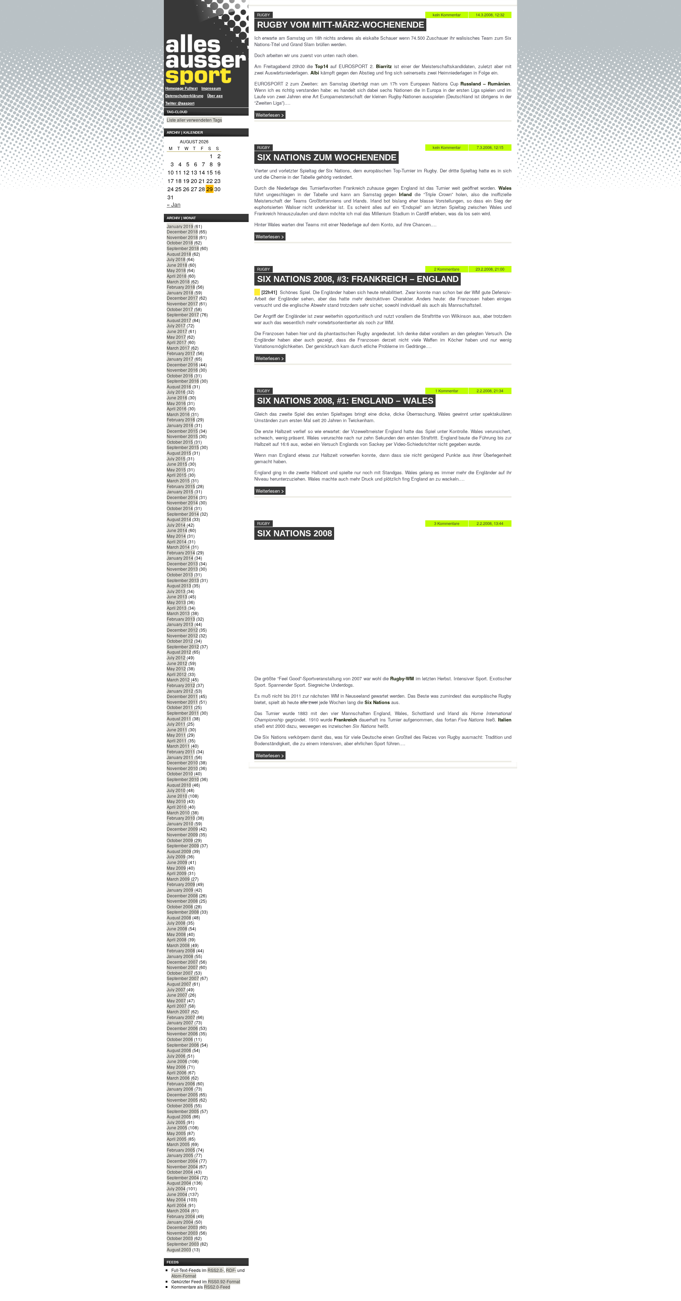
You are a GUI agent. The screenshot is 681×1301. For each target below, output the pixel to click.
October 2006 (180, 1039)
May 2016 (176, 403)
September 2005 (183, 1111)
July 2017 (176, 325)
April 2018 (177, 276)
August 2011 (179, 718)
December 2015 (182, 431)
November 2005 (182, 1100)
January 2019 (180, 226)
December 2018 (182, 231)
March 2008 (178, 945)
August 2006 (179, 1050)
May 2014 (176, 536)
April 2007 (177, 1006)
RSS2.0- (215, 1270)
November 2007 (182, 967)
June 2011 (177, 729)
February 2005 (181, 1150)
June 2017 (177, 331)
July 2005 (176, 1122)
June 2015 (177, 464)
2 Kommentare (446, 269)
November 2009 (182, 834)
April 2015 (177, 475)
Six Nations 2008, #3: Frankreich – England (358, 279)
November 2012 (182, 635)
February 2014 (181, 552)
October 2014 (180, 508)
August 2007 (179, 984)
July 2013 (176, 591)
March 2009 (178, 879)
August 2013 (179, 585)
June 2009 (177, 862)
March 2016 (178, 414)
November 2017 (182, 303)
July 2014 (176, 525)
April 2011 (177, 740)
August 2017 (179, 320)
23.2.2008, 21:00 (490, 269)
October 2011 (180, 707)
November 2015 (182, 436)
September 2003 (183, 1244)
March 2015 (178, 480)
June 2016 (177, 397)
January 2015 (180, 491)
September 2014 (183, 514)
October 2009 (180, 840)
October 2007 (180, 973)
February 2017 (181, 353)
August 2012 (179, 652)
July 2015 (176, 458)
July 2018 (176, 259)
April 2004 (177, 1205)
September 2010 (183, 779)
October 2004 (180, 1172)
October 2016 (180, 375)
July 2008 (176, 923)
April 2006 (177, 1072)
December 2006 (182, 1028)
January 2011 (180, 757)
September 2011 (183, 713)
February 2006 (181, 1083)
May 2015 (176, 469)
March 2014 (178, 547)
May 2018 (176, 270)
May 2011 (176, 735)
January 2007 (180, 1022)
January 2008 (180, 956)
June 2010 (177, 796)
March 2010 (178, 812)
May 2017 (176, 337)
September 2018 (183, 248)
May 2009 (176, 868)
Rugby (263, 14)
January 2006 (180, 1089)
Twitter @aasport (179, 103)
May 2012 (176, 668)
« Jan (174, 204)
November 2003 (182, 1233)
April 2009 (177, 873)
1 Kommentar (446, 390)
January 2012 (180, 691)
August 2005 (179, 1116)
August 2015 (179, 453)
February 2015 (181, 486)
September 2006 (183, 1045)
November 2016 (182, 370)
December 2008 (182, 895)
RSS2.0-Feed (217, 1287)
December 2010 (182, 762)
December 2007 (182, 962)
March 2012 (178, 679)
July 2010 (176, 790)
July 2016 (176, 392)
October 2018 (180, 242)
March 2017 (178, 348)
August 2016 (179, 386)
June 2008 (177, 928)
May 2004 (176, 1199)
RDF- (231, 1270)
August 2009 (179, 851)
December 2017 (182, 298)
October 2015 (180, 442)
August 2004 (179, 1183)
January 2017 (180, 359)
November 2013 (182, 569)
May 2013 (176, 602)
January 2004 (180, 1222)
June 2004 (177, 1194)
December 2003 (182, 1227)
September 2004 (183, 1177)
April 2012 (177, 674)
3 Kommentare (446, 523)
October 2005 (180, 1105)
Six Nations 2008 (294, 533)
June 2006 (177, 1061)
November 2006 (182, 1033)
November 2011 (182, 702)
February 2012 (181, 685)
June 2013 (177, 596)
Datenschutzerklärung (184, 95)
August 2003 (179, 1249)
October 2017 (180, 309)
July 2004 (176, 1188)
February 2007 (181, 1017)
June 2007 (177, 995)
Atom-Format (183, 1276)
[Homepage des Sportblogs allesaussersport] (206, 42)
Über (215, 95)
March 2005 (178, 1144)
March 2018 (178, 281)
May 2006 (176, 1067)
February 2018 (181, 287)
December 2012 (182, 630)
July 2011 (176, 724)
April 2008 (177, 939)
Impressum (211, 88)
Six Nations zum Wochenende (327, 157)
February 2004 (181, 1216)
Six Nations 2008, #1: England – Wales (345, 400)
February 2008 (181, 950)
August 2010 (179, 785)
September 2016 (183, 381)
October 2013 (180, 574)
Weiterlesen (268, 114)
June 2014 (177, 530)
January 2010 (180, 823)
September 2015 (183, 447)
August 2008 (179, 917)
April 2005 (177, 1139)
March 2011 (178, 746)
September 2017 (183, 314)
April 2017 (177, 342)
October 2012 (180, 641)
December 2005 (182, 1094)
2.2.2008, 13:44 (490, 523)
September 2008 (183, 912)
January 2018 (180, 292)
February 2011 (181, 751)
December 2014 (182, 497)
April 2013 (177, 608)
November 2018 (182, 237)
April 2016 (177, 408)
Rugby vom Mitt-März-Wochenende (340, 24)
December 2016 (182, 364)
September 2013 (183, 580)
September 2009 (183, 845)
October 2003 (180, 1238)
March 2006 (178, 1078)
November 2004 (182, 1166)
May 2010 (176, 801)
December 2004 (182, 1161)
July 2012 (176, 657)
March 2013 (178, 613)
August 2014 (179, 519)
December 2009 (182, 829)
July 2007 (176, 989)
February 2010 (181, 818)
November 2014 (182, 502)
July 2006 (176, 1056)
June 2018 (177, 265)
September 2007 (183, 978)
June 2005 (177, 1127)
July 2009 (176, 856)
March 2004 (178, 1210)
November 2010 (182, 768)
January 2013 (180, 624)
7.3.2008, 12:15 (490, 147)
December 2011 (182, 696)
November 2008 (182, 901)
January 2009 (180, 890)
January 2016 (180, 425)
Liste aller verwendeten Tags (194, 120)
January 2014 (180, 558)
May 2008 (176, 934)
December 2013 (182, 563)
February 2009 (181, 884)
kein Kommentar (447, 14)
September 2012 (183, 646)
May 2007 (176, 1000)
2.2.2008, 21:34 (490, 390)
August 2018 (179, 254)
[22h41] (269, 292)
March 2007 (178, 1011)
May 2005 (176, 1133)
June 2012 (177, 663)
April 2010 (177, 807)
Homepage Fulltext (181, 88)
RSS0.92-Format (224, 1281)
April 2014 (177, 541)
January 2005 (180, 1155)
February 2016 (181, 419)
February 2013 (181, 619)
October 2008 (180, 906)
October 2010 (180, 773)
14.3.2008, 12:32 (490, 14)
